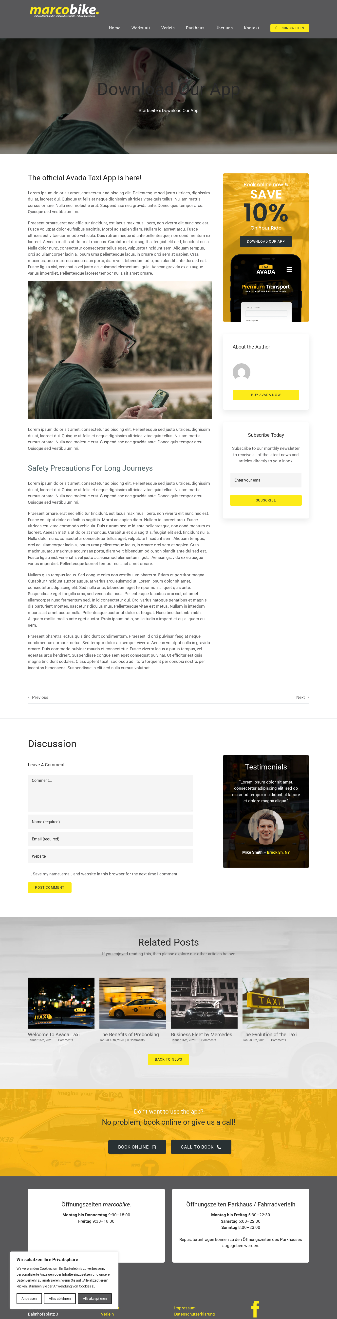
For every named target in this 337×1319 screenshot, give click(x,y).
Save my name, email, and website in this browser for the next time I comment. (105, 873)
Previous (40, 697)
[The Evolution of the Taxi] (276, 1003)
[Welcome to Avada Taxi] (61, 1003)
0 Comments (64, 1040)
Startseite (148, 110)
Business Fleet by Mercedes (201, 1034)
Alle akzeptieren (95, 1299)
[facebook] (255, 1309)
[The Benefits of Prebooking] (132, 1003)
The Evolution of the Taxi (270, 1034)
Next (300, 697)
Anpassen (29, 1299)
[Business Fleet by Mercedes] (204, 1003)
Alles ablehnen (60, 1299)
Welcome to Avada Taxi (54, 1034)
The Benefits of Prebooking (129, 1034)
